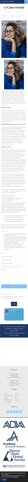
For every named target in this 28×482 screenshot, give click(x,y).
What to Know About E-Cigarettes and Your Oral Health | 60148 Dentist (14, 220)
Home (5, 393)
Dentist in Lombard (6, 206)
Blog (16, 397)
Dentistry (16, 203)
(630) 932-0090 (9, 2)
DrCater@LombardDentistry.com (15, 377)
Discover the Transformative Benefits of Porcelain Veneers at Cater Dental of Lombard (14, 247)
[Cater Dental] (14, 8)
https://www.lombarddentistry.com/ (12, 198)
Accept (4, 479)
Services (17, 393)
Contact (17, 399)
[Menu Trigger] (26, 2)
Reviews (17, 395)
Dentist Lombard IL (16, 207)
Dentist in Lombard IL (18, 206)
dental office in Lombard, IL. (8, 192)
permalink (16, 212)
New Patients (7, 402)
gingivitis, (3, 142)
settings (16, 477)
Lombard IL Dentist (11, 210)
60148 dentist (5, 204)
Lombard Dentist (10, 209)
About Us (6, 397)
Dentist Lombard (5, 207)
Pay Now (14, 304)
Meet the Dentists (8, 395)
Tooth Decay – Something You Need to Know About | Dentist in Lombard (14, 216)
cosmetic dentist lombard (16, 204)
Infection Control (8, 399)
